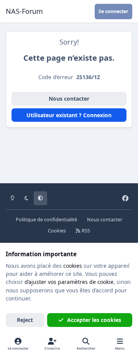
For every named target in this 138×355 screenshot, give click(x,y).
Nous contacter (69, 98)
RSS (85, 230)
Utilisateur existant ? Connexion (69, 115)
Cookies (57, 230)
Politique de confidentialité (46, 219)
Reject (25, 319)
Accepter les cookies (94, 319)
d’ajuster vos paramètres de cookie (69, 281)
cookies (72, 265)
